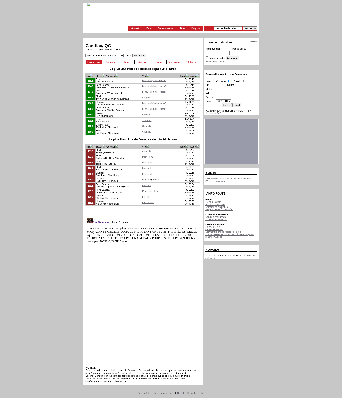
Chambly (146, 126)
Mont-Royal (147, 157)
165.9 (90, 97)
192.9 (90, 157)
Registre (253, 42)
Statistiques (174, 62)
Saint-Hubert (159, 80)
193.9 (90, 151)
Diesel (126, 62)
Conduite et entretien (215, 217)
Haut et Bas (93, 62)
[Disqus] (143, 260)
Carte (159, 62)
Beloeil (145, 197)
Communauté (165, 28)
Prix (148, 28)
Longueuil (147, 80)
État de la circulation (215, 204)
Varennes (146, 120)
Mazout (142, 62)
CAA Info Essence (214, 229)
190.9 (90, 162)
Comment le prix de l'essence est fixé (223, 232)
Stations (191, 62)
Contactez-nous (166, 393)
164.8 (90, 80)
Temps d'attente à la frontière (219, 209)
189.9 (90, 185)
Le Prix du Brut (212, 227)
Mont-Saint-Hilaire (151, 191)
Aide (182, 28)
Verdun (155, 180)
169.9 (90, 114)
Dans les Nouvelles (187, 393)
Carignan (146, 97)
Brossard (146, 168)
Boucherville (148, 202)
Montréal (146, 180)
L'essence (110, 62)
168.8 (90, 103)
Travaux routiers (213, 202)
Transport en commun (216, 219)
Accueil (135, 28)
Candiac (146, 114)
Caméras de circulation (216, 207)
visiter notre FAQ (213, 113)
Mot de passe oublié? (215, 61)
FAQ (202, 393)
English (195, 28)
